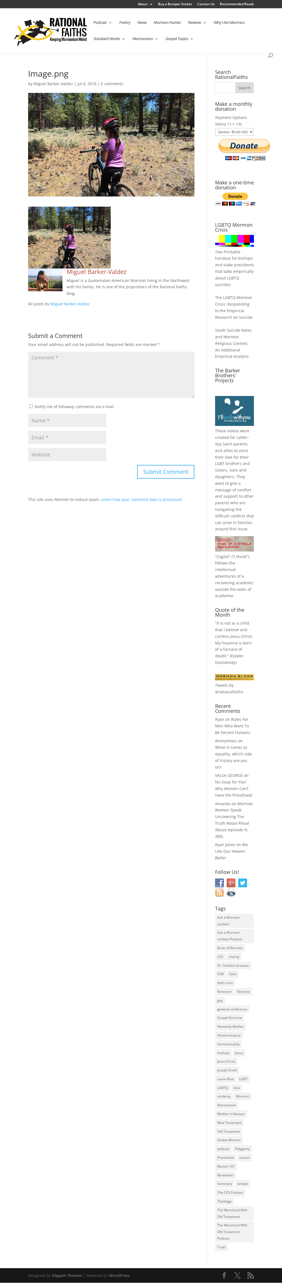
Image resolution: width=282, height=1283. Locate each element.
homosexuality (228, 1044)
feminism (224, 991)
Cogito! (222, 556)
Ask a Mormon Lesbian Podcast (229, 935)
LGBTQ (222, 1087)
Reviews (194, 23)
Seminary (224, 1183)
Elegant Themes (67, 1275)
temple (242, 1183)
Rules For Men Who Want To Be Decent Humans (232, 726)
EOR (220, 974)
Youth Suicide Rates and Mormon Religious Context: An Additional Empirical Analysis (233, 343)
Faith (233, 974)
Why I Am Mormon (229, 23)
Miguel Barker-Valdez (53, 83)
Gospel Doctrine (229, 1017)
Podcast (100, 23)
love (237, 1087)
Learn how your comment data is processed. (142, 499)
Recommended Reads (237, 4)
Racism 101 (226, 1166)
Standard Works (106, 39)
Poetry (124, 23)
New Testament (229, 1122)
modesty (224, 1096)
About (143, 4)
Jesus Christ (226, 1061)
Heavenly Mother (230, 1026)
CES (220, 956)
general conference (232, 1009)
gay (220, 1000)
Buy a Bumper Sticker (175, 4)
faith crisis (225, 982)
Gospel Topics (177, 39)
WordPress (119, 1275)
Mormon (242, 1096)
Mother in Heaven (231, 1114)
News (142, 23)
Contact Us (206, 4)
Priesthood (225, 1157)
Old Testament (228, 1131)
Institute (223, 1053)
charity (234, 956)
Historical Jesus (229, 1035)
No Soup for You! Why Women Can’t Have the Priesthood (233, 788)
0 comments (112, 83)
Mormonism (142, 39)
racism (244, 1157)
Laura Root (225, 1079)
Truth (221, 1247)
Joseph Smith (227, 1070)
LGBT (219, 463)
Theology (224, 1201)
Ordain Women (228, 1140)
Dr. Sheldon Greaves (233, 965)
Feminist (243, 991)
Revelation (225, 1175)
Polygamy (242, 1148)
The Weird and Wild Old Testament (232, 1213)
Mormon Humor (167, 23)
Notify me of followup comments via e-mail (74, 406)
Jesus (239, 1053)
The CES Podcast (230, 1192)
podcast (223, 1148)
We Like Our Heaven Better (231, 851)
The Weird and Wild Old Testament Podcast (232, 1232)
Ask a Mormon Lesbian (228, 920)
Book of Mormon (230, 948)
